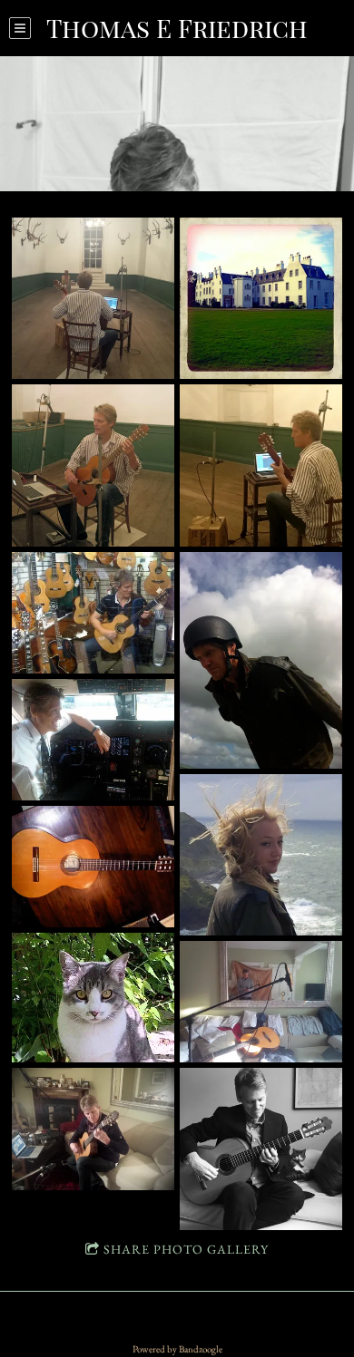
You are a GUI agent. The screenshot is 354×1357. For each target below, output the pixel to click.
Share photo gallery (186, 1249)
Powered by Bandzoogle (177, 1348)
